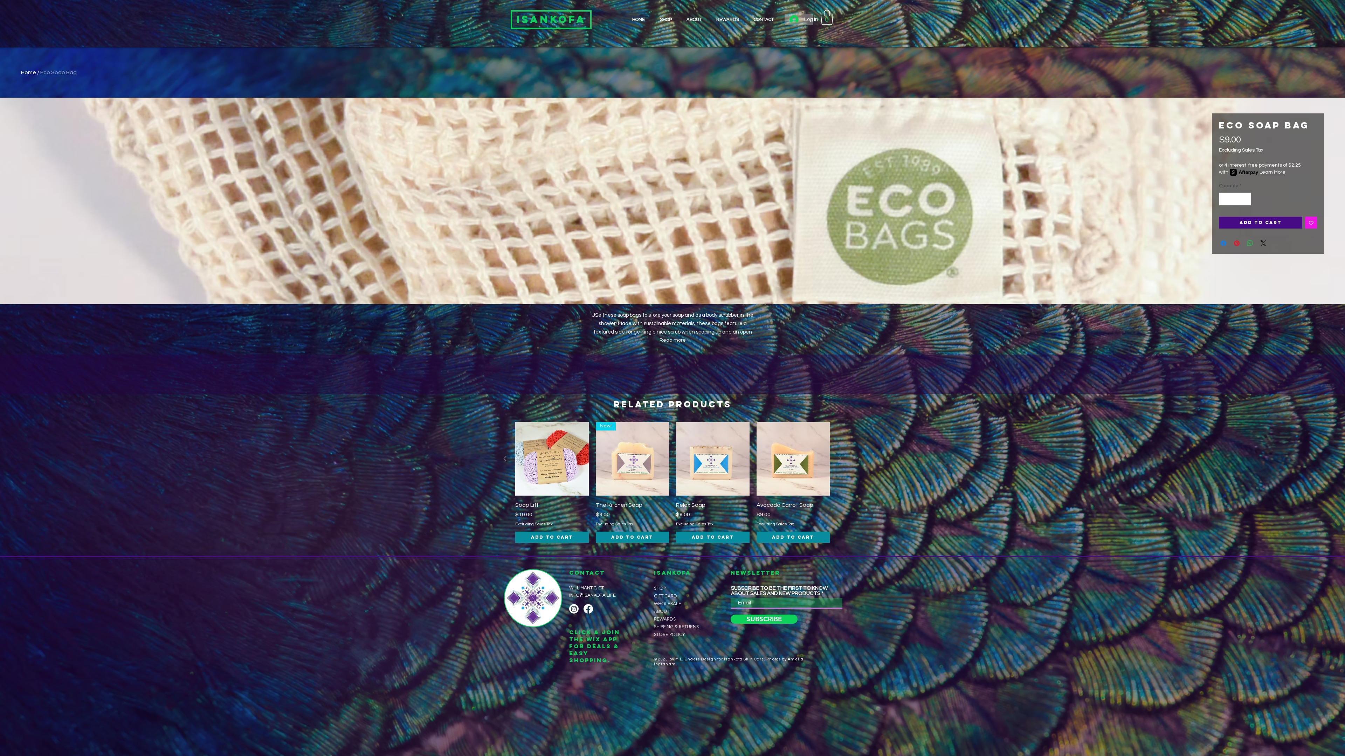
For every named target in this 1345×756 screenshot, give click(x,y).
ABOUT (661, 611)
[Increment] (1245, 199)
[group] (672, 482)
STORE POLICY (669, 634)
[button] (827, 17)
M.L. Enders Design (695, 659)
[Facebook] (588, 609)
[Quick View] (552, 459)
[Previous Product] (505, 458)
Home (28, 72)
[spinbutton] (1235, 199)
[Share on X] (1263, 243)
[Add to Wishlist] (1311, 223)
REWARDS (665, 619)
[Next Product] (840, 458)
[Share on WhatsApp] (1250, 243)
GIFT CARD (665, 595)
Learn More (1272, 172)
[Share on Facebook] (1223, 243)
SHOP (660, 588)
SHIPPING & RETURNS (673, 626)
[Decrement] (1224, 199)
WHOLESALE (667, 603)
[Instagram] (574, 609)
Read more (673, 340)
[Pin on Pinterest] (1237, 243)
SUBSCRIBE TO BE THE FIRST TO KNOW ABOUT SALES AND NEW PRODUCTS (779, 591)
